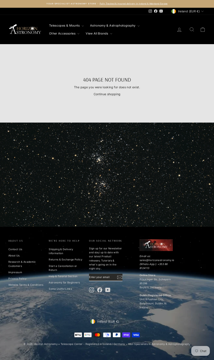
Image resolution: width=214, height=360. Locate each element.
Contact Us (15, 249)
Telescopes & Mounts (65, 25)
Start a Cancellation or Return (63, 268)
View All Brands (97, 33)
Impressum (15, 272)
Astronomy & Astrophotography (113, 25)
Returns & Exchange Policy (65, 259)
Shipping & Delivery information (61, 251)
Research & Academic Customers (22, 263)
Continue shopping (107, 94)
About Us (14, 255)
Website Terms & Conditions (25, 284)
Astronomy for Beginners (64, 282)
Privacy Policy (17, 278)
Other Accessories (62, 33)
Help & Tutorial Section (63, 276)
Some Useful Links (60, 288)
